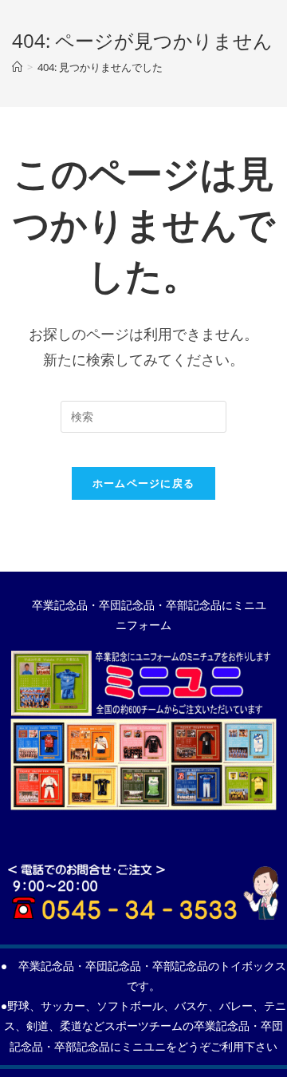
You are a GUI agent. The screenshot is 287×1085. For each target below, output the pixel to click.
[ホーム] (17, 67)
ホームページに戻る (143, 483)
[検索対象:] (143, 417)
